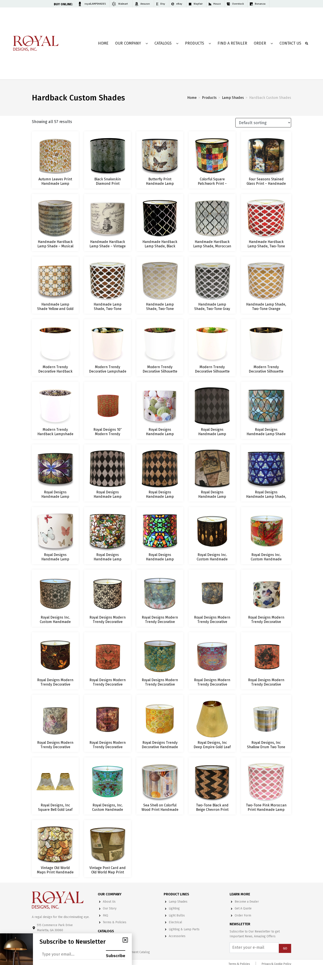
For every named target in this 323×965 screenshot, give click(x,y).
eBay (179, 3)
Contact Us (290, 43)
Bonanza (260, 3)
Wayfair (198, 3)
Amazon (145, 3)
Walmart (123, 3)
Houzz (217, 3)
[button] (125, 940)
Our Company (128, 43)
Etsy (162, 3)
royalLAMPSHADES (95, 3)
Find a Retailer (232, 43)
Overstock (238, 3)
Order (260, 43)
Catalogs (163, 43)
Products (194, 43)
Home (103, 43)
